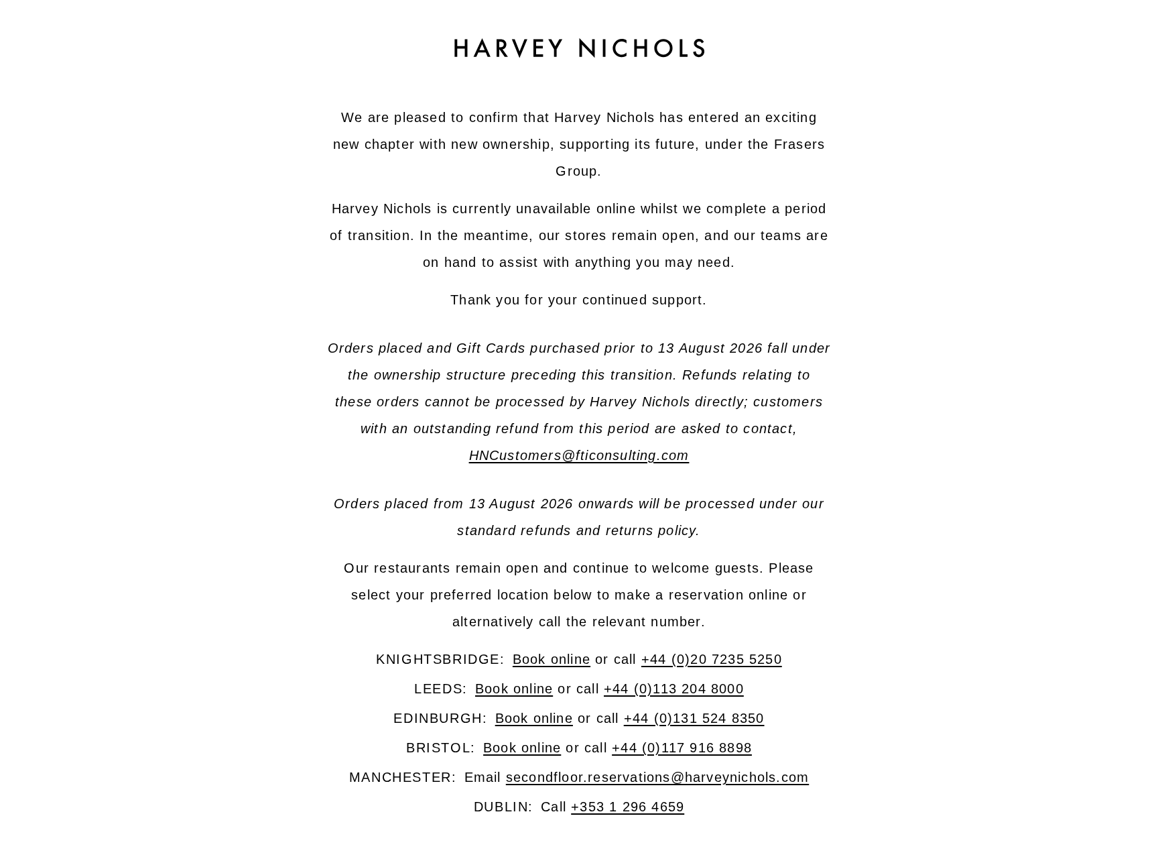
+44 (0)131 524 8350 (694, 718)
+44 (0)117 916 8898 (682, 747)
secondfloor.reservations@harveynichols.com (657, 777)
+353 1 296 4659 (627, 806)
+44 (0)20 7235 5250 (711, 659)
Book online (551, 659)
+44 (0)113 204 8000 (674, 688)
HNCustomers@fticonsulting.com (579, 455)
